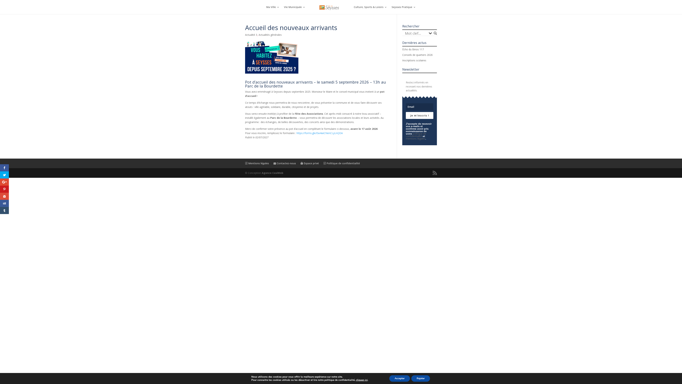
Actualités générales (270, 34)
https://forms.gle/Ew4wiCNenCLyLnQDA (320, 133)
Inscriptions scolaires (414, 60)
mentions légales (415, 138)
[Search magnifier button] (435, 33)
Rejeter (421, 378)
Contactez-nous (286, 163)
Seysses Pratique (402, 7)
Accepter (400, 378)
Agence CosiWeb (272, 173)
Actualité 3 (251, 34)
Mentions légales (258, 163)
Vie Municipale (293, 7)
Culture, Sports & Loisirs (368, 7)
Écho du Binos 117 (413, 49)
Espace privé (311, 163)
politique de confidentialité (416, 135)
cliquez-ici (362, 380)
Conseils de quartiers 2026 (417, 55)
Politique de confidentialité (343, 163)
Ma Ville (271, 7)
